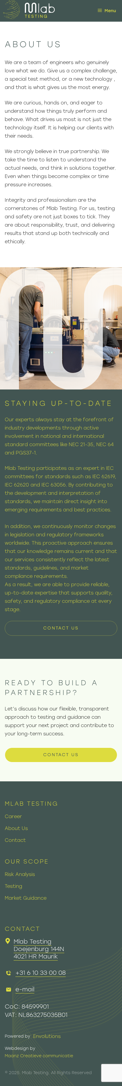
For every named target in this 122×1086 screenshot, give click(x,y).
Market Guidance (25, 898)
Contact (15, 840)
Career (13, 816)
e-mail (24, 989)
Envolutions (47, 1036)
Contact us (61, 628)
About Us (16, 828)
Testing (13, 886)
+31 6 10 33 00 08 (40, 972)
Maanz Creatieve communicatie (39, 1055)
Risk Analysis (20, 874)
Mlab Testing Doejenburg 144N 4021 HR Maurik (39, 949)
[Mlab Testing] (29, 11)
